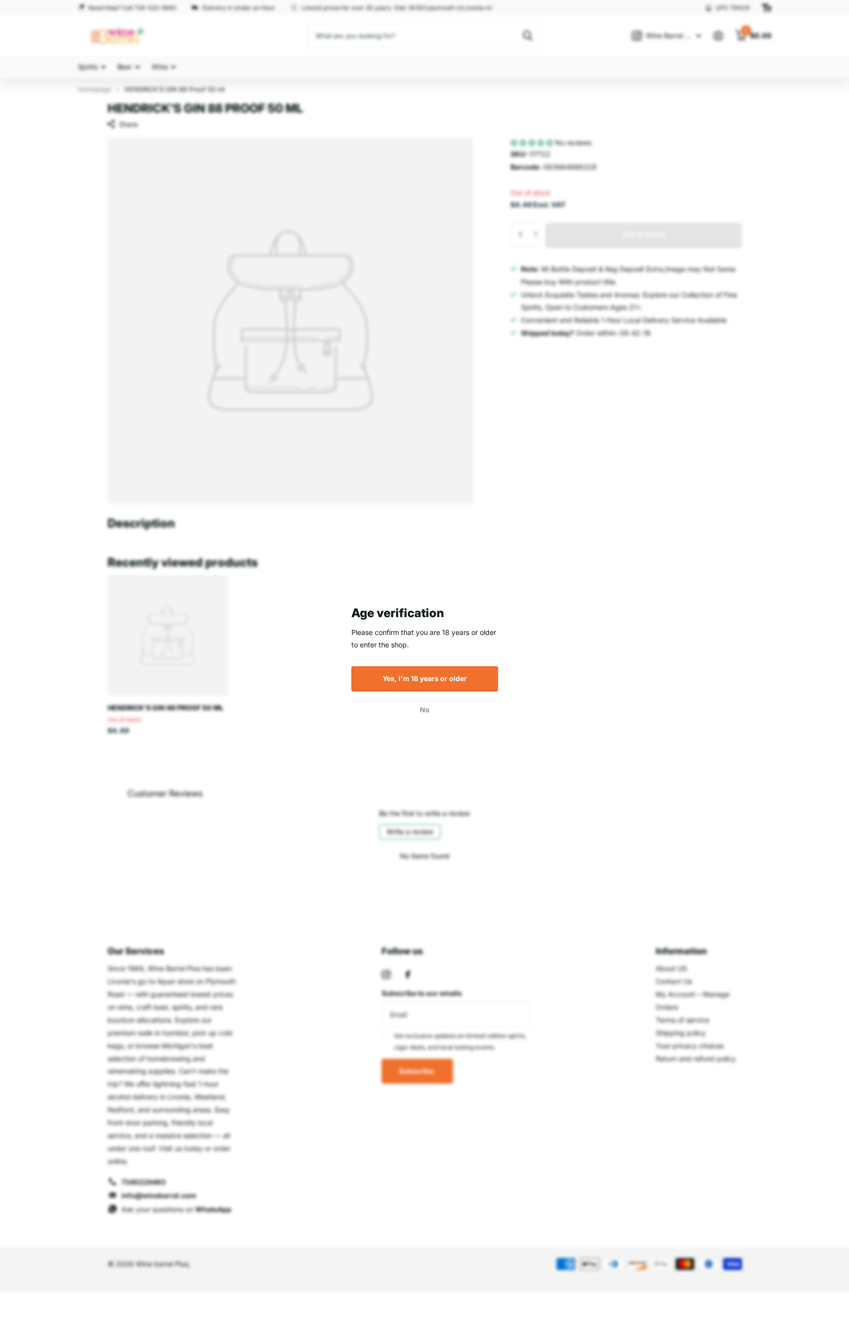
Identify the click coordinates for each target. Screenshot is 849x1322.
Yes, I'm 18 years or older (425, 678)
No (425, 709)
